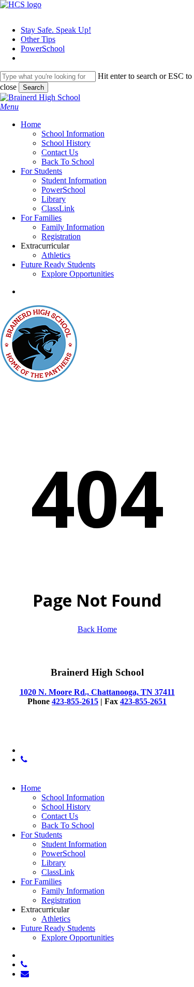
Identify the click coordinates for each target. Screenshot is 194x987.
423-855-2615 (75, 701)
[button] (9, 106)
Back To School (67, 825)
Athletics (55, 918)
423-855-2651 (143, 701)
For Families (41, 881)
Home (31, 788)
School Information (73, 797)
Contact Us (59, 816)
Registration (61, 900)
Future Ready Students (58, 928)
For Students (41, 834)
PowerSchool (63, 853)
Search (33, 87)
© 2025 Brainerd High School (49, 732)
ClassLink (57, 872)
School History (66, 806)
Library (53, 862)
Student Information (74, 844)
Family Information (73, 890)
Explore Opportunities (77, 937)
